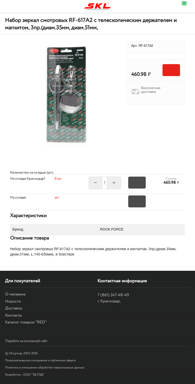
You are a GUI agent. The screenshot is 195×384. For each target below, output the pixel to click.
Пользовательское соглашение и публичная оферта (40, 360)
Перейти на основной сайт (26, 341)
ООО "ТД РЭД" (33, 375)
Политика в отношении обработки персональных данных (45, 367)
